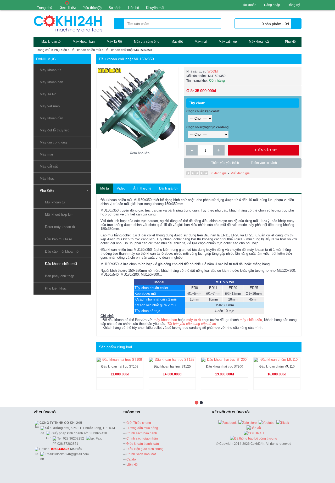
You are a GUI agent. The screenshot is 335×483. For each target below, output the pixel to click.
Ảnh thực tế (142, 188)
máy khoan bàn (165, 320)
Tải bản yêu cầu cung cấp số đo (191, 324)
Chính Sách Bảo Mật (141, 454)
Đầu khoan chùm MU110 (277, 366)
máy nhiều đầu (251, 320)
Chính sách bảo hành (141, 433)
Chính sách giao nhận (142, 438)
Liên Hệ (132, 465)
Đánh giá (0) (168, 188)
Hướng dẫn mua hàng (142, 428)
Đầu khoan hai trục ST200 (224, 366)
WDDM (213, 71)
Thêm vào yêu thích (225, 163)
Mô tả (104, 188)
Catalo (131, 459)
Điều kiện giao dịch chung (145, 449)
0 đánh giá (219, 173)
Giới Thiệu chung (138, 423)
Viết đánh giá (240, 173)
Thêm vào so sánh (264, 163)
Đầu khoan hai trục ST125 (172, 366)
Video (121, 188)
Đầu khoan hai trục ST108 (119, 366)
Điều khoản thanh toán (142, 444)
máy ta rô (193, 320)
